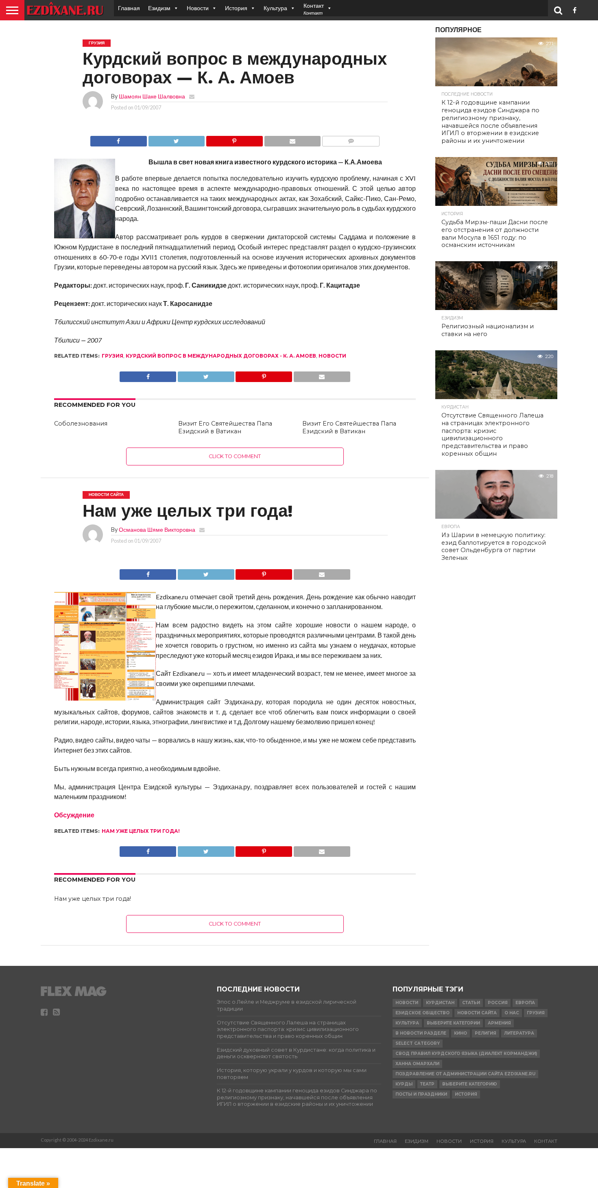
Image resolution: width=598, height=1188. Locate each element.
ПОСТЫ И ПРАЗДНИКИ (421, 1094)
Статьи (471, 1002)
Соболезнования (80, 423)
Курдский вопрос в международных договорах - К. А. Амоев (221, 356)
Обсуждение (74, 815)
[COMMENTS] (351, 139)
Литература (519, 1033)
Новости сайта (477, 1012)
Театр (427, 1084)
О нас (511, 1012)
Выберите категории (453, 1023)
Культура (275, 7)
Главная (129, 7)
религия (485, 1033)
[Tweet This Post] (176, 139)
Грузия (112, 356)
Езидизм (159, 7)
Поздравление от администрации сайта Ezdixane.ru (465, 1074)
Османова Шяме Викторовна (157, 529)
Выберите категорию (469, 1084)
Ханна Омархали (417, 1063)
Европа (525, 1002)
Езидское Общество (422, 1012)
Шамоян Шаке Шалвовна (152, 96)
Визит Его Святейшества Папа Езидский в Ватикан (225, 427)
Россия (498, 1002)
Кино (460, 1033)
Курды (403, 1084)
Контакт (545, 1141)
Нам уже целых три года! (141, 831)
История (236, 7)
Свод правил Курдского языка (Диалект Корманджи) (466, 1053)
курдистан (440, 1002)
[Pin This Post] (234, 139)
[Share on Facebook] (118, 139)
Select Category (417, 1043)
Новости (198, 7)
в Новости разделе (420, 1033)
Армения (499, 1023)
